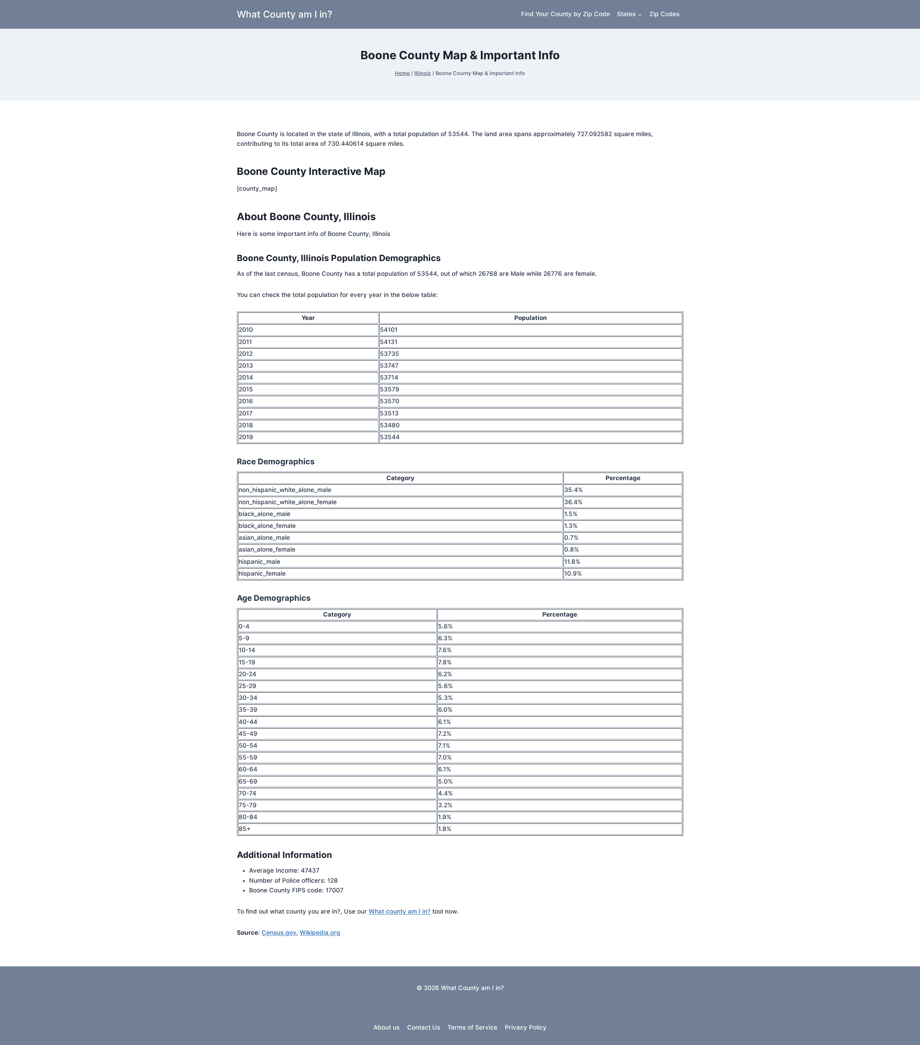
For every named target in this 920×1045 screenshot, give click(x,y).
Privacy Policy (526, 1027)
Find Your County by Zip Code (565, 14)
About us (386, 1027)
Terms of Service (472, 1027)
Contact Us (423, 1027)
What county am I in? (400, 911)
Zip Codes (664, 14)
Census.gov (279, 932)
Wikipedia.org (320, 932)
